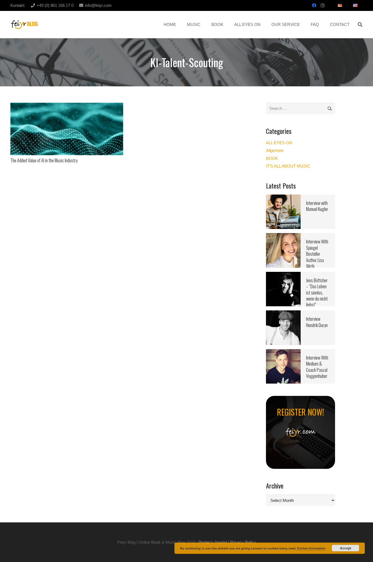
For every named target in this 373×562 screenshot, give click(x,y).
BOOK (272, 158)
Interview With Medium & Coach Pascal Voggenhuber (317, 366)
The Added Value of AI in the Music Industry (44, 160)
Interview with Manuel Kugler (317, 206)
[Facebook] (314, 5)
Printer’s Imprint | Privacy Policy (227, 542)
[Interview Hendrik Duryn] (283, 313)
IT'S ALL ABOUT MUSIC (288, 166)
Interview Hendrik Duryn (317, 322)
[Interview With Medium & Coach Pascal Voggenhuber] (283, 352)
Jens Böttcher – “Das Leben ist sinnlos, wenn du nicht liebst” (317, 292)
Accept (345, 548)
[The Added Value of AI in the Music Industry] (66, 106)
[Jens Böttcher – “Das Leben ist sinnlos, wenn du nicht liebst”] (283, 275)
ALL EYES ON (279, 142)
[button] (360, 24)
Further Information (311, 548)
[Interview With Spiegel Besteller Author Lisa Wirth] (283, 236)
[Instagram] (322, 5)
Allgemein (274, 150)
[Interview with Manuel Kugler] (283, 198)
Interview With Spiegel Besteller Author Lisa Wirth (317, 253)
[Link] (24, 25)
